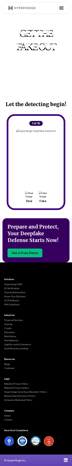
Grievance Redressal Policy (18, 399)
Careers (8, 419)
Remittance (10, 336)
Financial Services (13, 320)
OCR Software (11, 300)
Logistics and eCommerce (17, 344)
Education (9, 332)
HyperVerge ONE (13, 284)
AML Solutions (11, 304)
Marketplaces (11, 340)
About (7, 415)
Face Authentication (14, 292)
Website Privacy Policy (16, 383)
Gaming (8, 324)
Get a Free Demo (25, 253)
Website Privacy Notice (16, 387)
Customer (9, 368)
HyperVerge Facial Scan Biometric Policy (25, 391)
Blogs (7, 364)
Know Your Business (14, 296)
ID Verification (11, 288)
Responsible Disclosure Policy (19, 395)
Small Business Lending (16, 348)
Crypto (8, 328)
